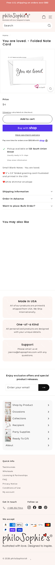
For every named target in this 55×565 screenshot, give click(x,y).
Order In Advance (13, 198)
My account (9, 492)
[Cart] (43, 17)
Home (5, 35)
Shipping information (16, 191)
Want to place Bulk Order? (19, 206)
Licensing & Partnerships (15, 475)
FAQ (5, 479)
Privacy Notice (10, 484)
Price (6, 99)
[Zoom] (50, 88)
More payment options (27, 135)
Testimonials (9, 467)
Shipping (7, 112)
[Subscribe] (43, 387)
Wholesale (8, 471)
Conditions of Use (12, 488)
